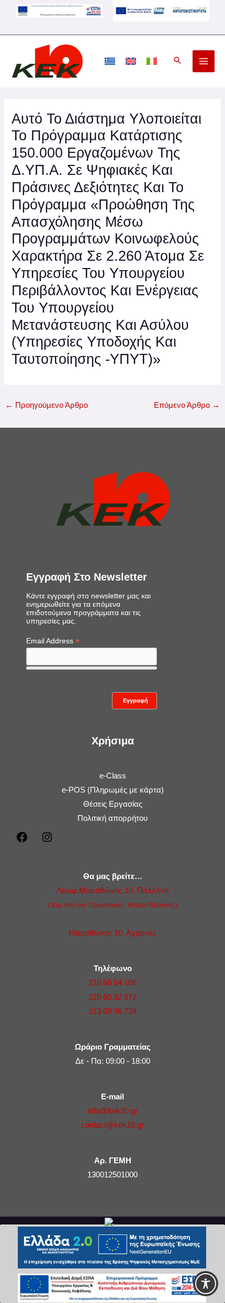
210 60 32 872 (112, 997)
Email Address (53, 641)
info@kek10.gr (113, 1111)
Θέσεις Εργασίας (112, 804)
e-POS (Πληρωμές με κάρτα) (113, 790)
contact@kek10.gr (112, 1125)
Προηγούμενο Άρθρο (46, 405)
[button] (177, 61)
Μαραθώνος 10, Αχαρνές (112, 933)
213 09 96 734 (112, 1011)
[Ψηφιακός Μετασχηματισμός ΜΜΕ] (161, 10)
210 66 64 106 (112, 982)
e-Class (112, 776)
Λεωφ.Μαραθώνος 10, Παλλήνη (112, 890)
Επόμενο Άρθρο (187, 405)
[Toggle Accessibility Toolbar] (205, 1283)
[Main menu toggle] (204, 61)
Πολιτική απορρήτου (112, 818)
